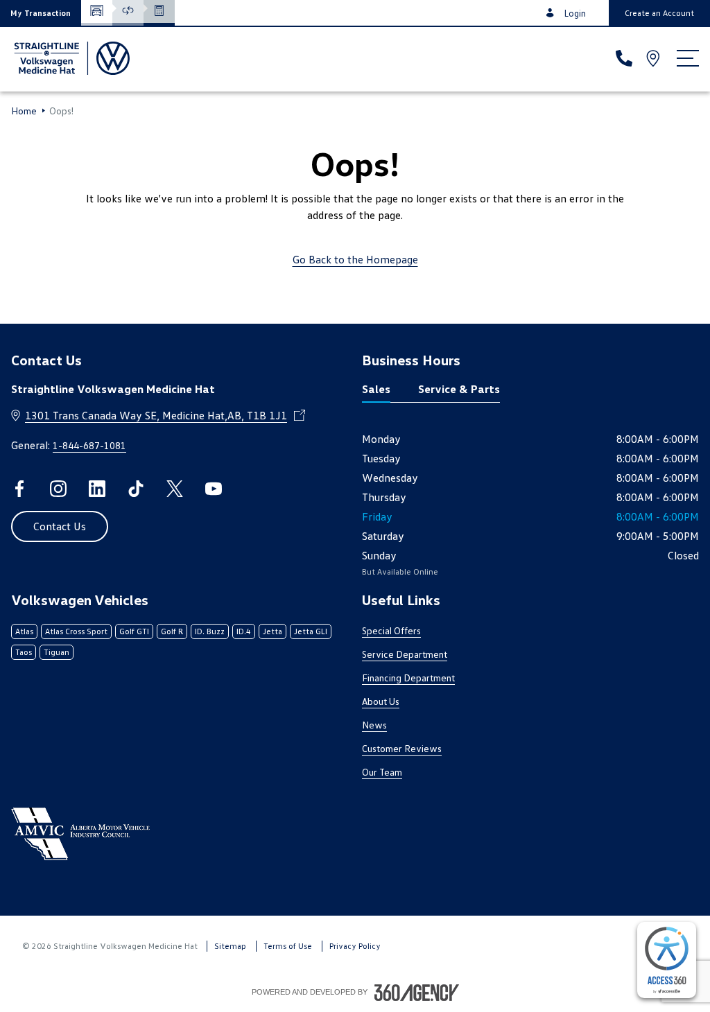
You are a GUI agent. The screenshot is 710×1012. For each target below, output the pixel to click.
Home (24, 110)
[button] (40, 13)
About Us (380, 701)
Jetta (272, 631)
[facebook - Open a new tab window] (19, 488)
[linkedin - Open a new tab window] (97, 488)
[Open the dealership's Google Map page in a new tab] (654, 58)
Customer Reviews (402, 748)
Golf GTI (134, 631)
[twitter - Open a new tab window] (174, 488)
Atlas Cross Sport (76, 631)
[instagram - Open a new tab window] (58, 488)
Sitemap (230, 946)
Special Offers (391, 630)
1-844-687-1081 (89, 445)
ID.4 (243, 631)
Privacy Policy (355, 946)
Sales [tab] (376, 389)
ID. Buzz (210, 631)
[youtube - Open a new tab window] (213, 488)
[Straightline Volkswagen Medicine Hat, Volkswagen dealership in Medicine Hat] (70, 58)
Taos (23, 652)
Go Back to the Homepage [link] (355, 259)
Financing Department (408, 677)
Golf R (172, 631)
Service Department (404, 654)
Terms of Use (287, 946)
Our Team (382, 772)
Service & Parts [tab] (459, 389)
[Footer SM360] (416, 992)
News (374, 725)
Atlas (24, 631)
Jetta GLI (310, 631)
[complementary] (666, 960)
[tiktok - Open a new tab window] (136, 488)
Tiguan (56, 652)
